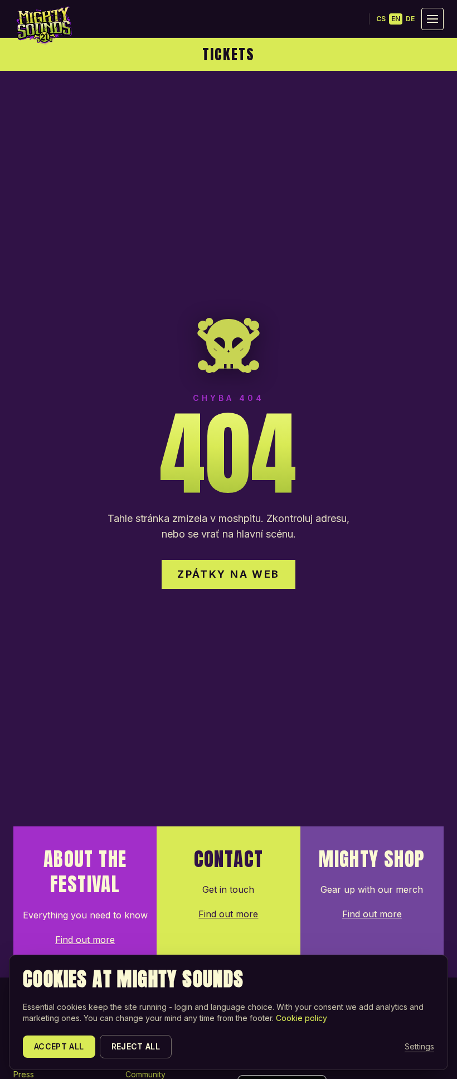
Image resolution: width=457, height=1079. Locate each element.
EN (395, 18)
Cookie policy (301, 1018)
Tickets (228, 54)
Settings (419, 1046)
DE (410, 18)
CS (381, 18)
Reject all (136, 1046)
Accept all (59, 1046)
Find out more (85, 939)
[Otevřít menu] (432, 19)
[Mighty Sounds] (43, 25)
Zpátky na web (228, 574)
